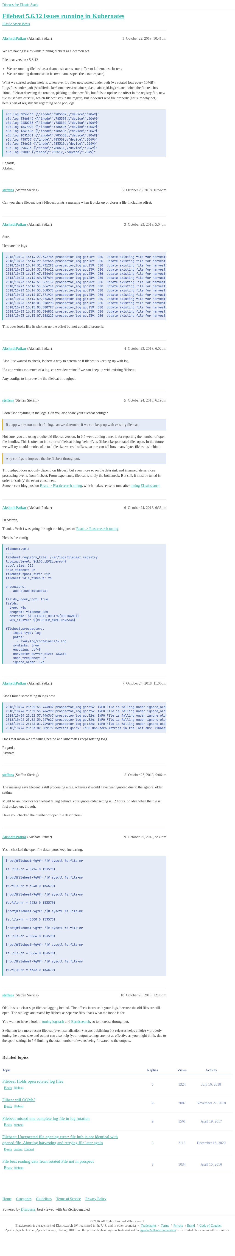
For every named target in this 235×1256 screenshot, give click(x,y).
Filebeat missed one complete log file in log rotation (46, 1118)
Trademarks (148, 1225)
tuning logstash (53, 1021)
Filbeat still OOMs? (18, 1100)
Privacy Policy (95, 1199)
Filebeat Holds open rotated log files (32, 1081)
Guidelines (44, 1199)
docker (18, 1149)
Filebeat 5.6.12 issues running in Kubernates (63, 15)
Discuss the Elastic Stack (20, 5)
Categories (23, 1199)
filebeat (18, 1088)
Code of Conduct (210, 1225)
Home (7, 1199)
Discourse (28, 1209)
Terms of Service (68, 1199)
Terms (165, 1225)
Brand (191, 1225)
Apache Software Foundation (158, 1230)
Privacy (178, 1225)
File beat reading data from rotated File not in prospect (48, 1161)
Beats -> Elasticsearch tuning (61, 486)
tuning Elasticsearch (145, 486)
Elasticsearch (80, 1021)
